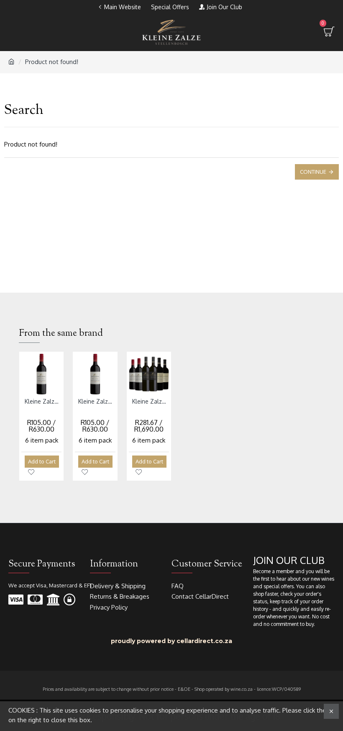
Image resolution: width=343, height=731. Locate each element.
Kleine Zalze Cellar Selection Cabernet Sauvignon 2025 (43, 401)
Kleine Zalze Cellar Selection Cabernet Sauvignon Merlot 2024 (96, 401)
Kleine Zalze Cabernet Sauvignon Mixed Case (150, 401)
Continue (313, 171)
